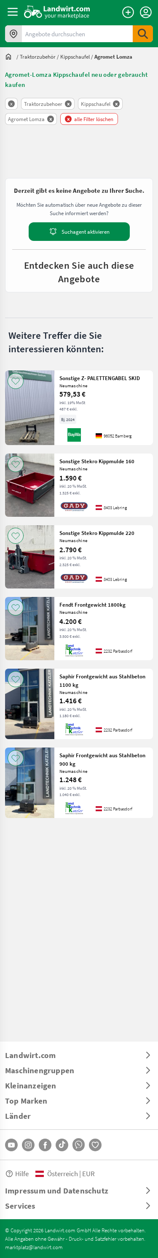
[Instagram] (28, 1145)
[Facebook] (45, 1145)
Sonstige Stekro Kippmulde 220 (96, 533)
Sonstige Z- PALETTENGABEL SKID (99, 378)
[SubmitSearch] (143, 33)
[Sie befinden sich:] (10, 56)
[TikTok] (62, 1145)
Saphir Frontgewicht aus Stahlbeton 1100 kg (102, 680)
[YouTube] (11, 1145)
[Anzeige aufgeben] (128, 12)
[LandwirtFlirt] (95, 1145)
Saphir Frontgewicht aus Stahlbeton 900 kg (102, 759)
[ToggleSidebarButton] (12, 12)
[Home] (57, 12)
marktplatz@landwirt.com (34, 1247)
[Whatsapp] (78, 1145)
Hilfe (22, 1173)
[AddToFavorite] (16, 381)
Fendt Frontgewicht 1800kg (92, 604)
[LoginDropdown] (146, 12)
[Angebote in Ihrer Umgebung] (13, 33)
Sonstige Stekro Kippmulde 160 (96, 461)
